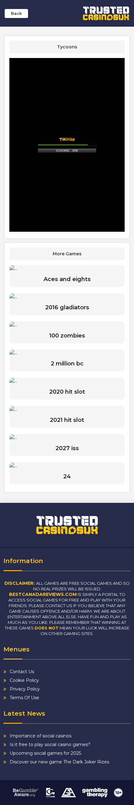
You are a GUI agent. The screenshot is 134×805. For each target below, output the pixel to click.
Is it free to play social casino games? (50, 744)
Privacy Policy (25, 689)
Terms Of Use (24, 697)
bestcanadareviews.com (43, 594)
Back (16, 13)
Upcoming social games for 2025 (45, 753)
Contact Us (22, 671)
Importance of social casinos (40, 736)
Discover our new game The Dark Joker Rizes (59, 762)
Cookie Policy (24, 680)
